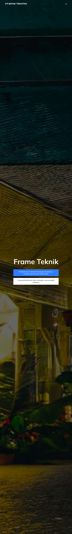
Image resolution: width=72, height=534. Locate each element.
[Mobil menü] (66, 3)
